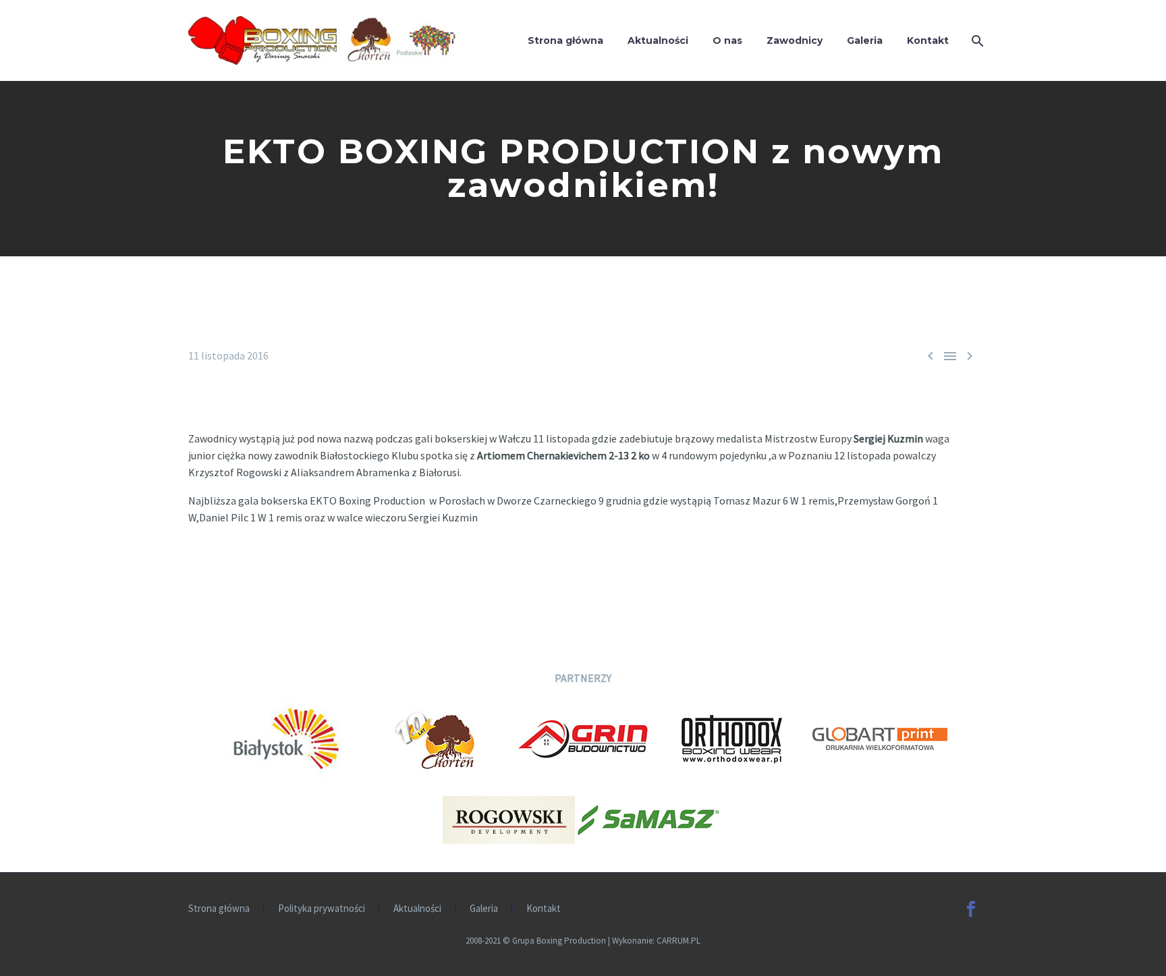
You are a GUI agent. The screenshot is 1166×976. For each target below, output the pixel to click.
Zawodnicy (795, 40)
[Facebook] (971, 909)
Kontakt (928, 40)
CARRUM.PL (678, 940)
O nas (727, 40)
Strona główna (565, 40)
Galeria (865, 40)
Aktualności (658, 40)
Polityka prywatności (321, 909)
